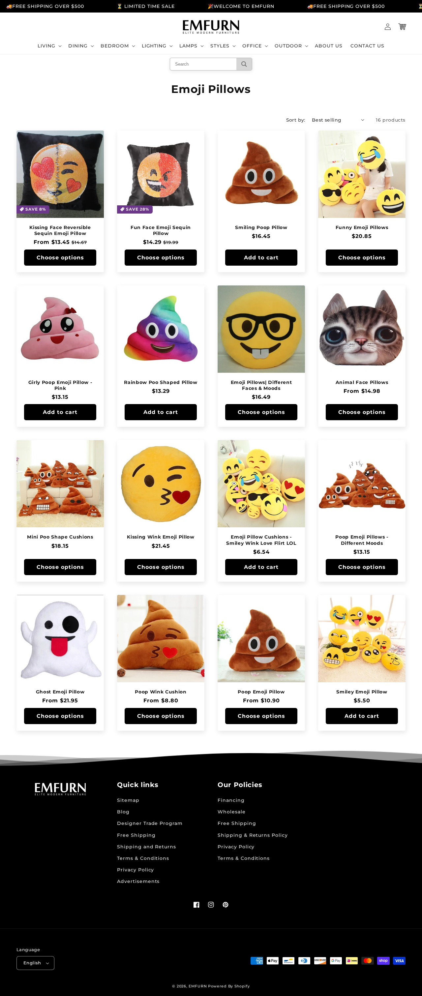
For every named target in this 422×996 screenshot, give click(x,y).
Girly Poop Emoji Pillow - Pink (60, 385)
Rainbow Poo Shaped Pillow (160, 382)
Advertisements (138, 881)
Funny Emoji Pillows (362, 227)
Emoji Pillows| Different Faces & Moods (261, 385)
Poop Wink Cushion (160, 692)
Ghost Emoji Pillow (60, 692)
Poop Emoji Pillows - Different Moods (361, 540)
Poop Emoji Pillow (261, 692)
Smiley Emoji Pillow (361, 692)
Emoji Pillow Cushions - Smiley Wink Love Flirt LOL (261, 540)
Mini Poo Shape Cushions (60, 537)
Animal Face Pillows (362, 382)
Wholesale (232, 812)
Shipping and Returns (146, 847)
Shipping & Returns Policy (253, 835)
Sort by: (295, 120)
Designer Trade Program (150, 823)
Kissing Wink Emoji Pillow (161, 537)
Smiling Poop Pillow (261, 227)
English (32, 962)
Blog (123, 812)
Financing (231, 800)
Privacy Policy (135, 870)
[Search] (244, 64)
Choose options (60, 257)
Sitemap (128, 800)
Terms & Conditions (143, 858)
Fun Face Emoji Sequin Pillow (161, 230)
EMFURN (198, 986)
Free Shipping (136, 835)
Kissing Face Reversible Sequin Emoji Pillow (60, 230)
